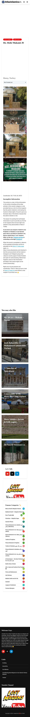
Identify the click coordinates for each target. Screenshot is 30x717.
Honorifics (5, 666)
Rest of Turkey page (18, 246)
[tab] (15, 82)
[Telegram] (17, 474)
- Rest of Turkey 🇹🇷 (8, 39)
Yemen (4, 677)
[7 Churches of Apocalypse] (15, 376)
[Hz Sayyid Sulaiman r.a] (15, 452)
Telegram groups (18, 237)
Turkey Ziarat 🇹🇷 (17, 39)
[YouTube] (7, 474)
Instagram (19, 239)
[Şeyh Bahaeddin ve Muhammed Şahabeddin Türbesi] (15, 350)
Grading (4, 663)
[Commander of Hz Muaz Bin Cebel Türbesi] (15, 401)
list (14, 270)
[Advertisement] (15, 20)
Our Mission (5, 669)
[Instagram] (12, 474)
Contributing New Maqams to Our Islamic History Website (14, 673)
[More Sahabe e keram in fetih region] (15, 426)
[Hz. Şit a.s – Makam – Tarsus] (15, 325)
